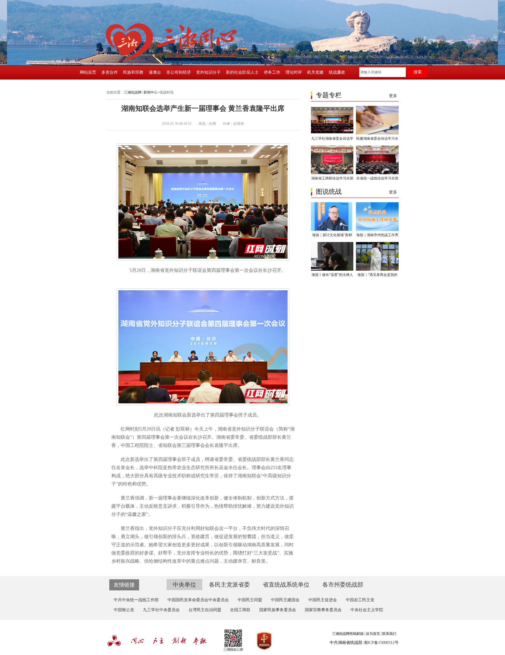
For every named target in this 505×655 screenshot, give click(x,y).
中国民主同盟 (250, 600)
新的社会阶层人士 (242, 72)
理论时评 (294, 72)
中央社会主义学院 (366, 610)
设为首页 (373, 634)
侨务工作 (272, 72)
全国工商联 (240, 610)
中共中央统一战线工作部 (136, 600)
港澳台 (155, 72)
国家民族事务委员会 (277, 610)
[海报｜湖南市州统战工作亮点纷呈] (377, 230)
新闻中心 (150, 92)
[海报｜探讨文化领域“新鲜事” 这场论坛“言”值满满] (332, 230)
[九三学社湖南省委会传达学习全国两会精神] (332, 133)
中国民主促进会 (322, 600)
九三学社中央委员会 (161, 610)
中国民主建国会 (285, 600)
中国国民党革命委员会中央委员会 (198, 600)
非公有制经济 (178, 72)
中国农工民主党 (360, 600)
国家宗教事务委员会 (323, 610)
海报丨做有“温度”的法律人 (332, 275)
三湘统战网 (132, 92)
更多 (393, 96)
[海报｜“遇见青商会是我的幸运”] (377, 269)
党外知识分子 (208, 72)
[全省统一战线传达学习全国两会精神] (377, 173)
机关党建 (315, 72)
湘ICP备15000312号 (381, 642)
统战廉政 (337, 72)
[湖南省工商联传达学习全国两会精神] (332, 173)
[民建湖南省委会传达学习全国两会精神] (377, 133)
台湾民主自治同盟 (204, 610)
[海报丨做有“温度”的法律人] (332, 269)
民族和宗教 (133, 72)
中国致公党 (124, 610)
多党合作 (109, 72)
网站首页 (88, 72)
